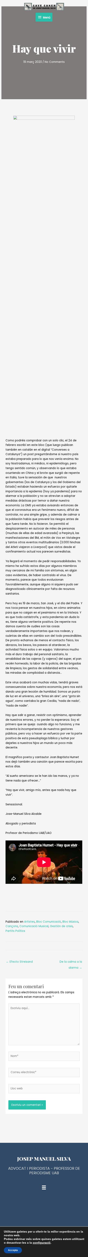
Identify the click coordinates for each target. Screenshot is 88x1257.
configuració (42, 1242)
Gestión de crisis (61, 926)
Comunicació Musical (34, 926)
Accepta (13, 1250)
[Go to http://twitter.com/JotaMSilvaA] (44, 1208)
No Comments (55, 62)
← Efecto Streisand (19, 962)
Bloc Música (70, 922)
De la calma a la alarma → (71, 963)
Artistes (29, 922)
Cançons (12, 926)
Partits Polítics (15, 931)
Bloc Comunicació (48, 922)
